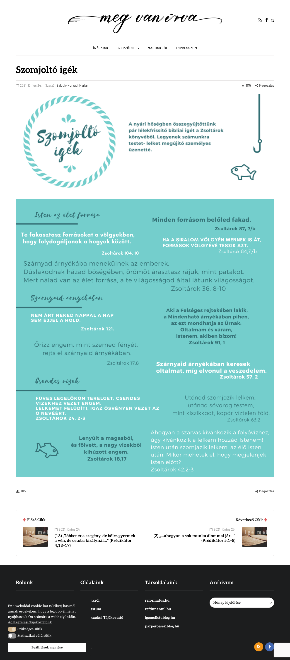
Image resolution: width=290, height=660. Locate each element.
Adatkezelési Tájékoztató (101, 618)
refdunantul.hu (158, 609)
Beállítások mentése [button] (47, 648)
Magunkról (158, 48)
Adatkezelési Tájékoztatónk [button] (30, 622)
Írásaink (101, 48)
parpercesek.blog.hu (162, 626)
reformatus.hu (157, 600)
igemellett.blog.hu (160, 618)
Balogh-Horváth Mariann (73, 85)
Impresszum (186, 48)
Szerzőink (126, 48)
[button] (12, 629)
